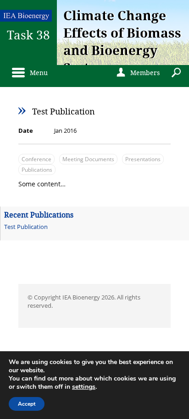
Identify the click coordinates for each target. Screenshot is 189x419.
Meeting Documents (88, 159)
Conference (36, 159)
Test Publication (26, 227)
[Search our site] (177, 71)
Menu (37, 72)
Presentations (143, 159)
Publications (37, 170)
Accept (26, 404)
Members (137, 72)
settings (83, 387)
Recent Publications (38, 214)
